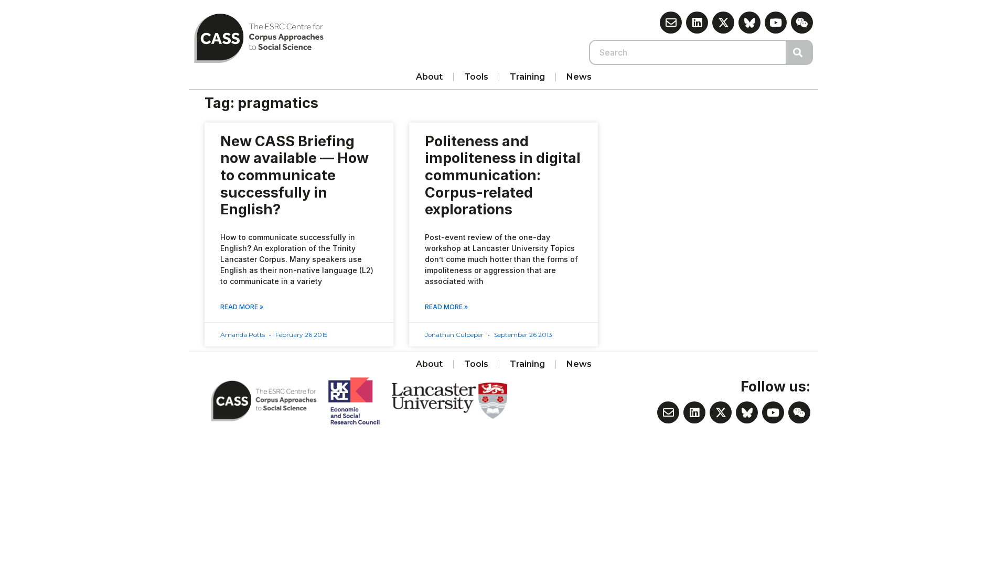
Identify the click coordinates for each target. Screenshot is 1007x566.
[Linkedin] (697, 23)
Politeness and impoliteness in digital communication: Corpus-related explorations (503, 176)
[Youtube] (776, 23)
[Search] (800, 52)
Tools (476, 77)
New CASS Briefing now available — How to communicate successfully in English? (294, 176)
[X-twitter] (723, 23)
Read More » (241, 307)
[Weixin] (802, 23)
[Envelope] (671, 23)
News (579, 77)
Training (527, 77)
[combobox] (688, 52)
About (429, 77)
